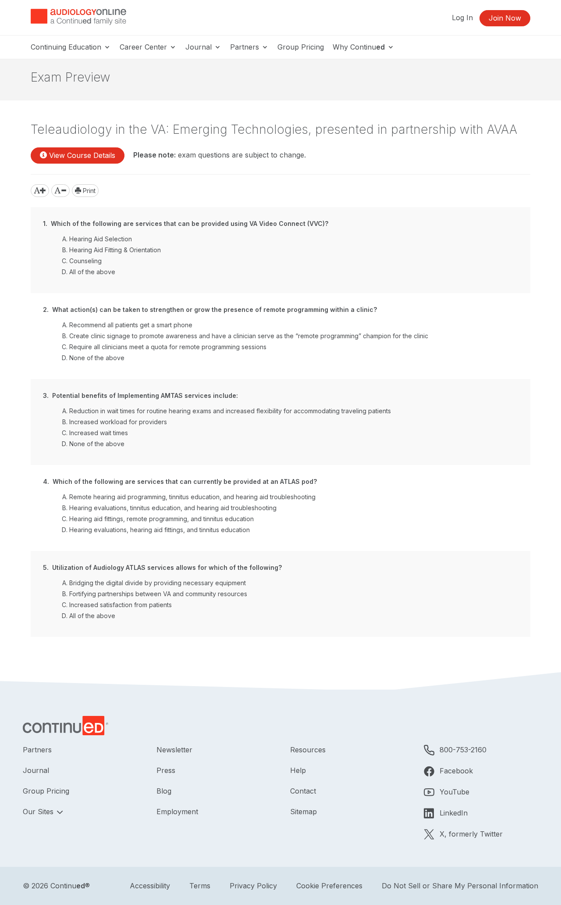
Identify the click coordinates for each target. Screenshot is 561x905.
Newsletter (174, 749)
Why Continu (359, 47)
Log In (462, 17)
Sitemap (303, 811)
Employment (177, 811)
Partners (245, 47)
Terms (199, 885)
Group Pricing (300, 47)
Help (298, 770)
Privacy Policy (253, 885)
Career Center (144, 47)
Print (88, 190)
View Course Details (81, 155)
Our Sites (39, 811)
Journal (199, 47)
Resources (308, 749)
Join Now (505, 18)
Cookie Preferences (329, 885)
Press (165, 770)
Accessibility (150, 885)
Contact (303, 791)
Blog (163, 791)
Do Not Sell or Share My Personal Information (460, 885)
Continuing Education (67, 47)
